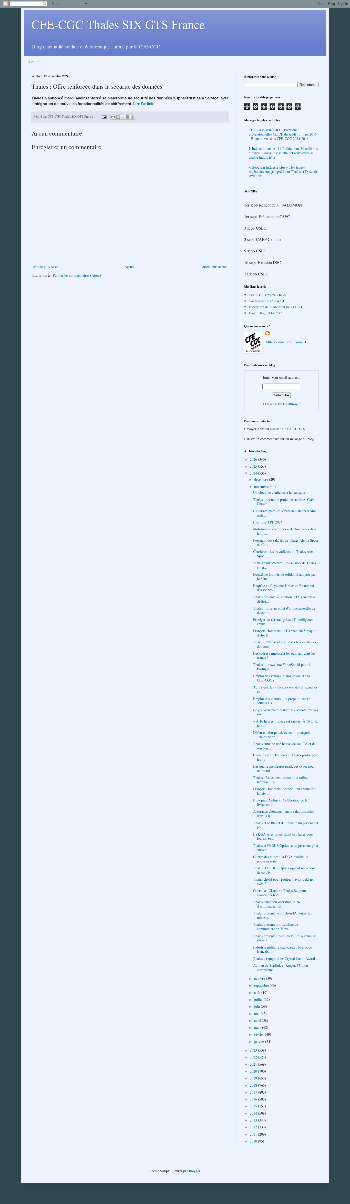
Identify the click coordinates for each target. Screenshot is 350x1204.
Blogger (194, 1170)
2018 (254, 1085)
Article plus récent (46, 266)
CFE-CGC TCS (293, 428)
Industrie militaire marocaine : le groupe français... (282, 949)
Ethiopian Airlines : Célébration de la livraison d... (280, 802)
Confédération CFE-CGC (267, 301)
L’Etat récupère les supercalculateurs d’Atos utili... (284, 513)
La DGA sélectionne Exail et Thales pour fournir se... (283, 836)
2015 (254, 1106)
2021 (254, 1064)
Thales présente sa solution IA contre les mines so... (282, 915)
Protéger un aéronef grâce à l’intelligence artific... (283, 621)
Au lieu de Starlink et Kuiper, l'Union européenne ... (280, 967)
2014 (254, 1113)
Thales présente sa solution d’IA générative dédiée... (284, 599)
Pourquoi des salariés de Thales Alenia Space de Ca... (285, 542)
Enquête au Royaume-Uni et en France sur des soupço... (283, 587)
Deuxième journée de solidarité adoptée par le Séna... (284, 576)
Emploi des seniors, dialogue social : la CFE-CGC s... (281, 678)
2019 (254, 1078)
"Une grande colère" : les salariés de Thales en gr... (284, 565)
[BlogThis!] (117, 117)
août (257, 992)
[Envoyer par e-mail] (113, 117)
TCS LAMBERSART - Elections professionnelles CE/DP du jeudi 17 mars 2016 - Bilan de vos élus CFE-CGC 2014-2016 (283, 134)
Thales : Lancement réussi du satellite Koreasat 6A (280, 779)
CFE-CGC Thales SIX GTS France (118, 24)
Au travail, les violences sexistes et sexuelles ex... (285, 689)
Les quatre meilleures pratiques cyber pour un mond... (284, 768)
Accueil (34, 61)
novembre (262, 486)
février (259, 1034)
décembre (261, 479)
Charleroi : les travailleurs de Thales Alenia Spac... (284, 553)
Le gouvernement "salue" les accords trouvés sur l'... (285, 712)
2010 (254, 1141)
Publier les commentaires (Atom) (77, 275)
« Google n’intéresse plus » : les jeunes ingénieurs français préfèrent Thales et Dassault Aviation (283, 171)
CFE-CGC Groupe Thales (267, 294)
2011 (254, 1134)
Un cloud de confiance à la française (279, 492)
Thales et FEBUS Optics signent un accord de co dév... (284, 870)
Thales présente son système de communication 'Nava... (275, 926)
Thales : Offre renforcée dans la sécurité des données (284, 644)
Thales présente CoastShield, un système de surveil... (284, 938)
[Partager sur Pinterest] (132, 117)
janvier (259, 1041)
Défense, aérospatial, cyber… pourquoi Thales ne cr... (281, 734)
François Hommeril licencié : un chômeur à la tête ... (284, 791)
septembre (262, 985)
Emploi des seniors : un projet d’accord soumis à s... (281, 700)
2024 (254, 473)
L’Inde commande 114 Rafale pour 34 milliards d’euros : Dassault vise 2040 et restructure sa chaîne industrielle (283, 153)
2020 (254, 1071)
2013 (254, 1120)
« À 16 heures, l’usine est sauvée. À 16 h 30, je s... (285, 723)
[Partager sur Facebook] (127, 117)
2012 (254, 1127)
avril (258, 1020)
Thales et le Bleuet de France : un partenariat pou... (285, 825)
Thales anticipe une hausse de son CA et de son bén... (284, 745)
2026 (254, 459)
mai (257, 1013)
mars (258, 1027)
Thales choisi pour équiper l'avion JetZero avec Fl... (283, 881)
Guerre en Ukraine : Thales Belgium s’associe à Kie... (279, 892)
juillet (259, 999)
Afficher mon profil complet (285, 341)
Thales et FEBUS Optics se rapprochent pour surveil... (285, 847)
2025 (254, 466)
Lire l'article (143, 103)
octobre (260, 978)
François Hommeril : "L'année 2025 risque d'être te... (284, 632)
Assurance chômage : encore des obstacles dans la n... (283, 813)
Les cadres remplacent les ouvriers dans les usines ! (284, 655)
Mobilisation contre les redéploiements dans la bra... (284, 531)
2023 (254, 1050)
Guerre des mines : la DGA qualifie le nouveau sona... (280, 858)
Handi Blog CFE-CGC (265, 313)
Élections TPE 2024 (267, 522)
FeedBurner (291, 404)
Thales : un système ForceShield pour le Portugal (282, 666)
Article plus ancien (214, 266)
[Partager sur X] (122, 117)
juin (257, 1006)
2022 (254, 1057)
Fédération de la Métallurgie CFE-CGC (277, 306)
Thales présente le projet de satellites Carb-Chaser (284, 501)
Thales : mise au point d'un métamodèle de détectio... (284, 610)
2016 (254, 1099)
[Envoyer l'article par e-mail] (103, 116)
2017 (254, 1092)
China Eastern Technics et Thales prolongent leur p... (285, 757)
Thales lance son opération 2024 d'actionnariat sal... (276, 904)
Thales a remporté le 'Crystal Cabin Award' (284, 958)
